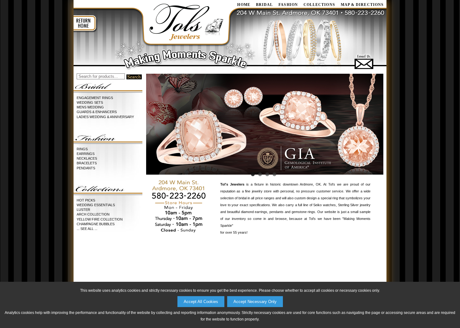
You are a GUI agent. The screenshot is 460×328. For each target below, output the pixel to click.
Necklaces (87, 158)
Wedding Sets (90, 102)
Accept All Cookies (201, 301)
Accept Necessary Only (255, 301)
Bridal (264, 4)
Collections (319, 4)
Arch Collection (93, 214)
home (243, 4)
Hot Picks (86, 200)
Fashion (288, 4)
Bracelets (87, 163)
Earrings (86, 154)
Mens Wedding (90, 107)
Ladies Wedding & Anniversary (105, 117)
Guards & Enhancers (97, 112)
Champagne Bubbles (96, 224)
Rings (82, 149)
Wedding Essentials (96, 205)
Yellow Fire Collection (100, 219)
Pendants (86, 168)
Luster (83, 209)
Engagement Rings (95, 98)
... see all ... (87, 229)
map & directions (362, 4)
